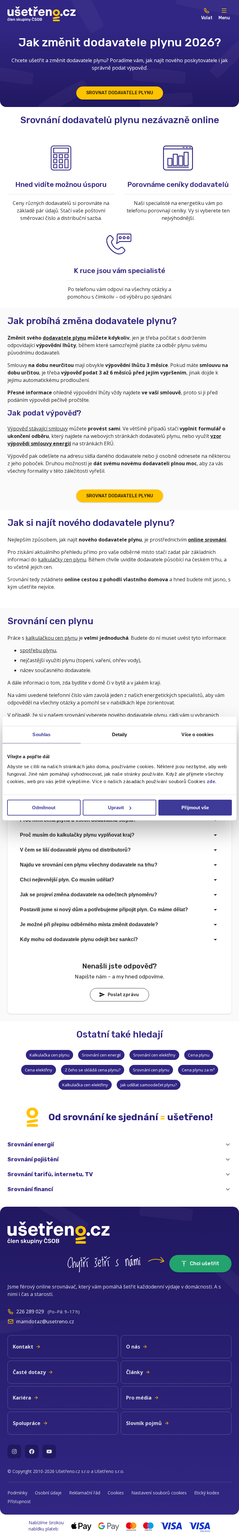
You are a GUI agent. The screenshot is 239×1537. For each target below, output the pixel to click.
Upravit (116, 807)
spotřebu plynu (38, 650)
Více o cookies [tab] (197, 734)
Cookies (116, 1493)
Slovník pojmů (144, 1423)
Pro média (139, 1397)
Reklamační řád (84, 1493)
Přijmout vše (195, 807)
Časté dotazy (29, 1372)
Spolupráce (26, 1423)
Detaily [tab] (119, 734)
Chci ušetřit (204, 1263)
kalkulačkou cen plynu (51, 637)
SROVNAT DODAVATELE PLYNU (119, 92)
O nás (133, 1346)
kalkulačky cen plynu (62, 559)
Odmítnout (43, 807)
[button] (119, 1144)
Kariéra (22, 1397)
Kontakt (23, 1346)
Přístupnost (19, 1501)
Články (134, 1372)
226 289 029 (30, 1311)
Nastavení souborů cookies (159, 1493)
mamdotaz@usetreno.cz (45, 1321)
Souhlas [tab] (41, 734)
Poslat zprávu (123, 994)
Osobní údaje (48, 1493)
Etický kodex (206, 1493)
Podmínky (17, 1493)
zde (211, 781)
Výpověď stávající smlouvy (37, 428)
